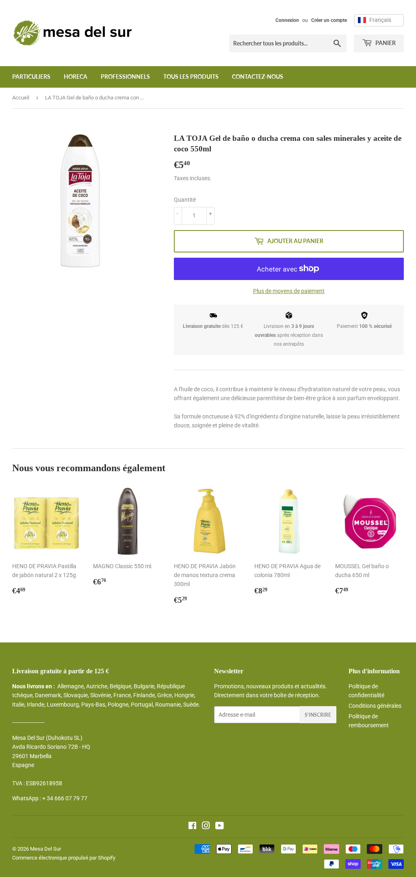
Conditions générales (375, 705)
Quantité (185, 199)
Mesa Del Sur (45, 849)
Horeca (75, 76)
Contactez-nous (257, 76)
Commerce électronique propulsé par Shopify (63, 858)
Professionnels (125, 76)
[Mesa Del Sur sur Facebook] (192, 826)
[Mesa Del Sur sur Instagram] (206, 826)
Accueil (20, 98)
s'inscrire (318, 715)
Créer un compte (329, 20)
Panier (385, 42)
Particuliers (31, 76)
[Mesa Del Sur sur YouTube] (219, 826)
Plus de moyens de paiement (289, 291)
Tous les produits (191, 76)
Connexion (287, 20)
